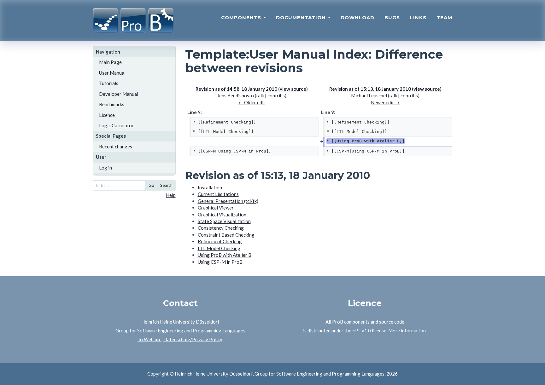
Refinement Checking (220, 241)
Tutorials (108, 83)
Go (151, 185)
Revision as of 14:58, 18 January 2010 (236, 89)
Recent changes (115, 146)
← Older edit (251, 102)
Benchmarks (111, 104)
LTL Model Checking (219, 248)
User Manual (112, 73)
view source (293, 89)
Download (357, 17)
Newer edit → (385, 102)
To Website (149, 339)
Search (166, 185)
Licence (107, 115)
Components (242, 17)
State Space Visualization (224, 221)
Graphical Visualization (222, 214)
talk (260, 95)
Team (444, 17)
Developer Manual (118, 94)
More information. (407, 330)
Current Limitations (218, 194)
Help (171, 195)
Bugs (392, 17)
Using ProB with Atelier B (224, 255)
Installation (210, 187)
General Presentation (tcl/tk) (228, 201)
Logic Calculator (116, 125)
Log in (105, 167)
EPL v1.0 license (369, 330)
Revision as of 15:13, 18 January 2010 (370, 89)
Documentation (301, 17)
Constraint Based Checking (226, 235)
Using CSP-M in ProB (220, 262)
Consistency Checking (221, 228)
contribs (276, 95)
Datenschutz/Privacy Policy (192, 339)
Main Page (110, 62)
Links (418, 17)
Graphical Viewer (216, 207)
